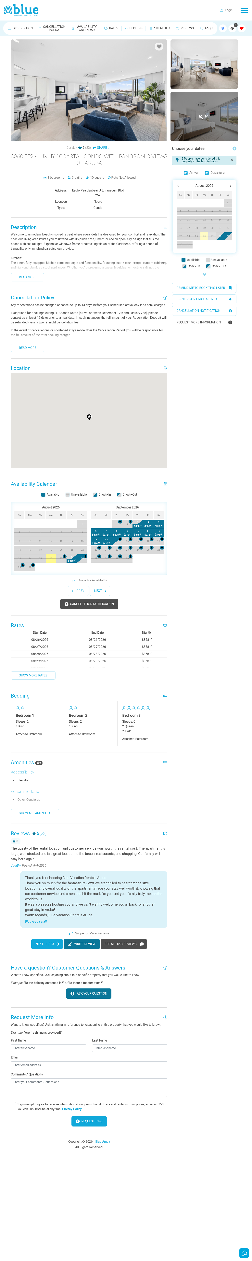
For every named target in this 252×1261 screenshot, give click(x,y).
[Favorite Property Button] (159, 46)
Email (14, 1057)
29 (228, 236)
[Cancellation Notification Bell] (85, 556)
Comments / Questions (27, 1074)
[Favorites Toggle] (242, 28)
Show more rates (33, 675)
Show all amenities (35, 813)
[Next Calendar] (230, 186)
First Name (18, 1040)
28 (220, 236)
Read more (27, 277)
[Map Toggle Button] (223, 28)
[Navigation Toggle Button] (244, 10)
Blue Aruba (102, 1141)
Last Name (99, 1040)
